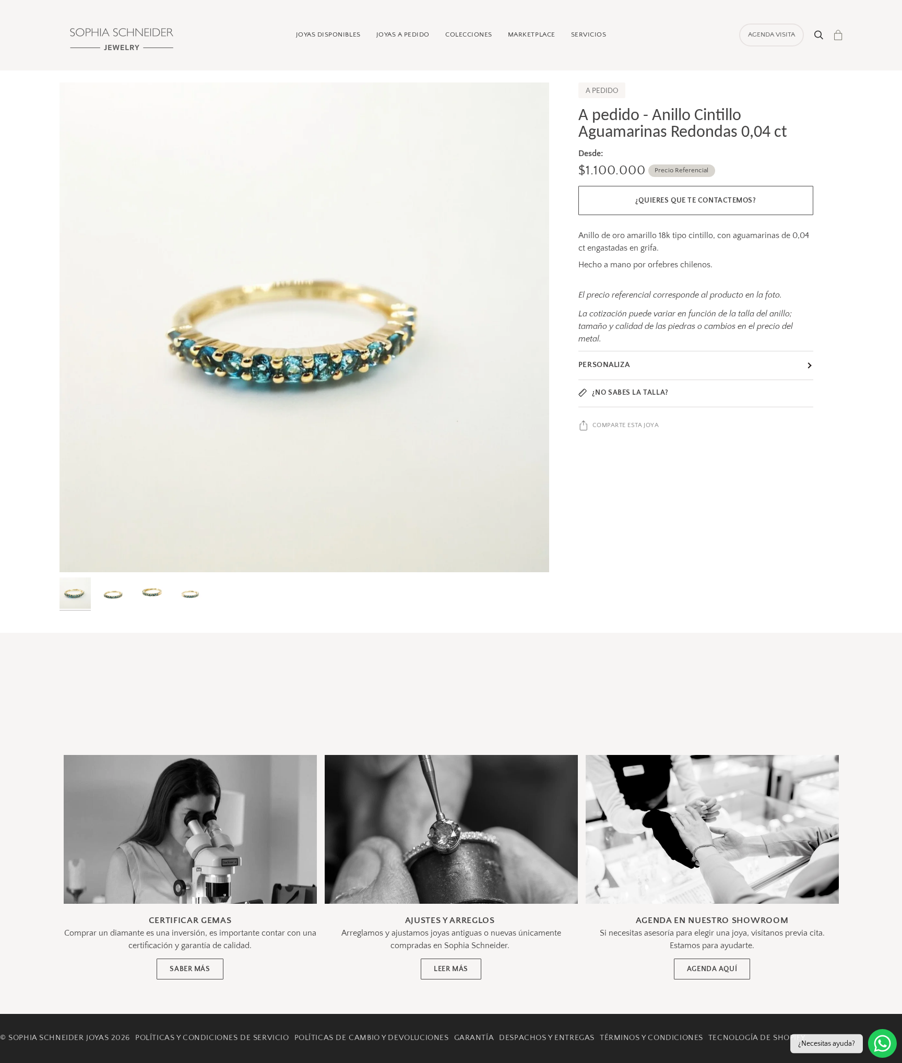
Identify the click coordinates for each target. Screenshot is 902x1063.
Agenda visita (771, 34)
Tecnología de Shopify (756, 1038)
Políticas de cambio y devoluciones (371, 1038)
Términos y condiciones (651, 1038)
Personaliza (604, 365)
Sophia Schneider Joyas (58, 1038)
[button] (328, 35)
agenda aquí (712, 969)
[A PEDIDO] (304, 327)
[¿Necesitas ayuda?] (882, 1043)
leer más (451, 969)
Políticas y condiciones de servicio (212, 1038)
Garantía (474, 1038)
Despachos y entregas (547, 1038)
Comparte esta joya (625, 425)
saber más (190, 969)
